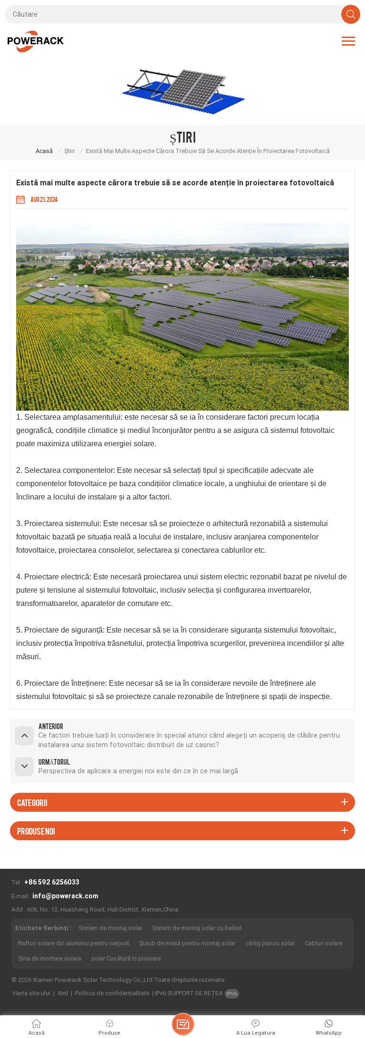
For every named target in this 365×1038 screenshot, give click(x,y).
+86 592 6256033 (51, 882)
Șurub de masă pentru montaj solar (187, 943)
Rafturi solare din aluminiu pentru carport (73, 943)
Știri (69, 150)
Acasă (44, 150)
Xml (63, 993)
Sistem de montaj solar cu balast (197, 928)
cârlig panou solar (270, 943)
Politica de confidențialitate (112, 993)
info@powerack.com (65, 896)
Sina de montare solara (49, 958)
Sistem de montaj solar (110, 928)
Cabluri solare (323, 943)
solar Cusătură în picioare (126, 958)
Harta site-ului (31, 993)
